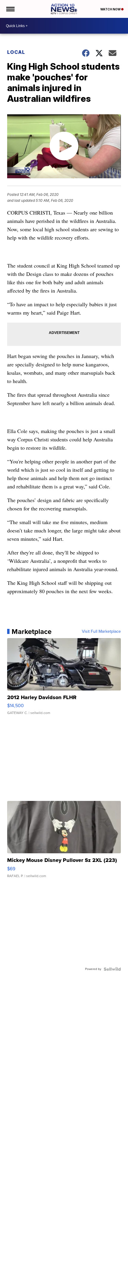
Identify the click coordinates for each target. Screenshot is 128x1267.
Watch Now (110, 9)
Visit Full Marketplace (101, 631)
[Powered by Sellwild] (112, 969)
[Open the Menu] (9, 8)
